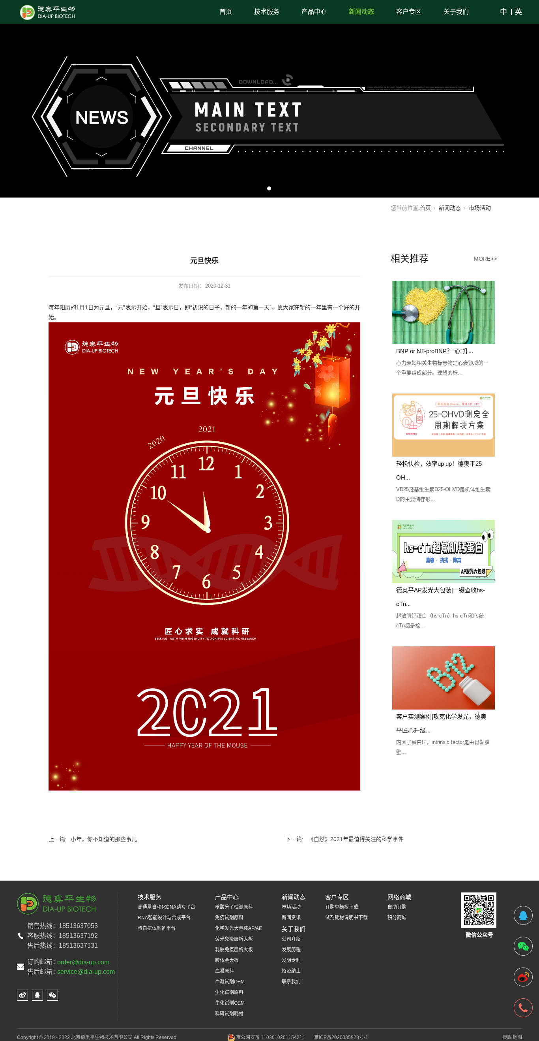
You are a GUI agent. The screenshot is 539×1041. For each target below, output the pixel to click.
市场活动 (480, 208)
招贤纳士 (291, 971)
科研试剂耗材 (229, 1014)
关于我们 (456, 11)
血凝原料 (224, 971)
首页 (225, 11)
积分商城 (396, 918)
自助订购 (396, 907)
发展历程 (291, 950)
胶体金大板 (227, 960)
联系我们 (291, 982)
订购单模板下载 (341, 907)
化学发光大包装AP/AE (238, 928)
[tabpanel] (269, 99)
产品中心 (314, 11)
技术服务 (266, 11)
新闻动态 (361, 11)
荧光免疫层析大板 (234, 939)
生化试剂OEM (230, 1003)
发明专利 (291, 960)
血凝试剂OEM (230, 982)
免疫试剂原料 (229, 918)
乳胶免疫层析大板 (234, 950)
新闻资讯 (291, 918)
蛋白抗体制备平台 (157, 928)
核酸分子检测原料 (234, 907)
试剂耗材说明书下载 (346, 918)
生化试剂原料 (229, 992)
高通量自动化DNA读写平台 (166, 907)
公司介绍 (291, 939)
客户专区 (408, 11)
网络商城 (399, 897)
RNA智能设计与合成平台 (164, 918)
